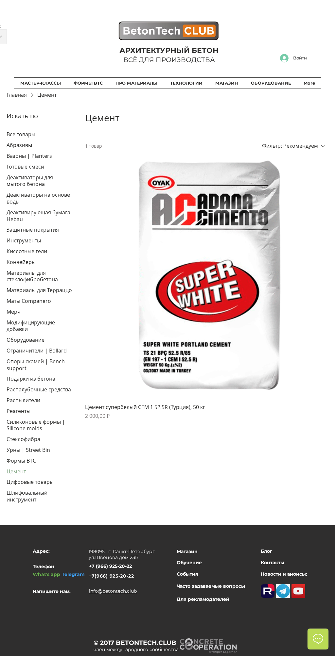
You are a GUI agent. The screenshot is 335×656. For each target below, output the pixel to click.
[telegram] (283, 591)
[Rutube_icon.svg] (267, 591)
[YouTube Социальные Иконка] (298, 591)
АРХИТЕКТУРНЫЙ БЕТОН (169, 50)
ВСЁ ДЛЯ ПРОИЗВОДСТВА (169, 60)
